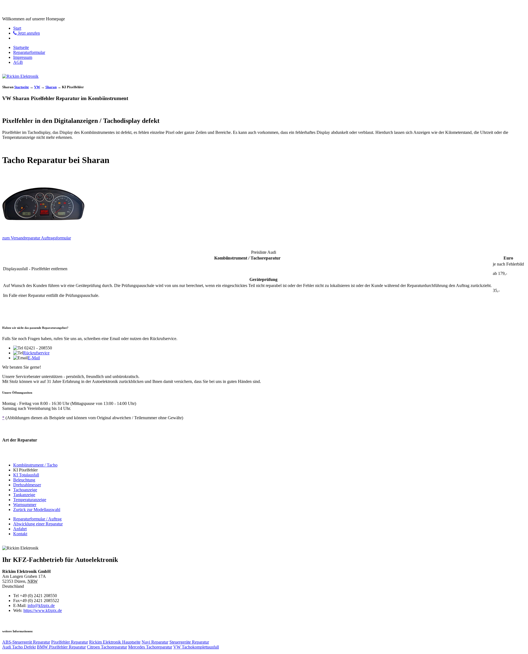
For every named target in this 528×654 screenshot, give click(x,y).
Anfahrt (20, 528)
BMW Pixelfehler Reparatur (61, 647)
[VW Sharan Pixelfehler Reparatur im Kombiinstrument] (43, 229)
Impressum (22, 57)
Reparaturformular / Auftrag (37, 519)
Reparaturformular (29, 52)
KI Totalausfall (26, 475)
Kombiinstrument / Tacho (35, 465)
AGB (18, 62)
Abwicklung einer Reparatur (38, 523)
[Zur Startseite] (20, 76)
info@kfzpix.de (41, 605)
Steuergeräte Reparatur (189, 642)
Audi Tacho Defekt (19, 647)
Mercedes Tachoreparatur (150, 647)
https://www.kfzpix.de (42, 610)
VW (37, 87)
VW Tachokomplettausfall (196, 647)
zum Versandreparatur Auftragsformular (36, 238)
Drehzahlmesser (27, 484)
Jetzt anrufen (28, 33)
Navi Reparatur (155, 642)
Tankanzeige (24, 494)
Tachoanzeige (25, 489)
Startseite (21, 47)
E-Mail (34, 357)
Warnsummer (24, 504)
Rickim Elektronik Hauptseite (115, 642)
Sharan (51, 87)
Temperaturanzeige (29, 499)
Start (17, 28)
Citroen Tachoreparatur (107, 647)
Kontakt (20, 533)
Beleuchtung (24, 480)
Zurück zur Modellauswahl (36, 509)
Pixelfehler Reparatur (69, 642)
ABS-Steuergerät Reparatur (26, 642)
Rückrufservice (36, 353)
